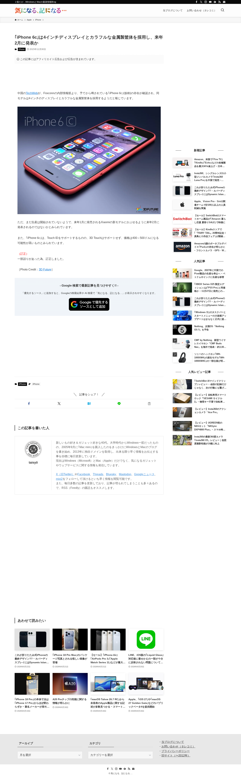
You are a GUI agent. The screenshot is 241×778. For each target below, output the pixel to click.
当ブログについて (172, 741)
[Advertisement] (89, 77)
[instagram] (205, 2)
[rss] (219, 2)
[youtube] (210, 2)
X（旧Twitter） (65, 474)
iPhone (22, 49)
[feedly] (215, 2)
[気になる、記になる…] (41, 10)
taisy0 (33, 462)
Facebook (83, 474)
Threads (98, 474)
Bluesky (111, 474)
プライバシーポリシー (175, 751)
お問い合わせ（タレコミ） (178, 746)
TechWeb (32, 93)
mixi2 (59, 478)
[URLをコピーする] (149, 404)
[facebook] (196, 2)
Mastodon (125, 474)
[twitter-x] (201, 2)
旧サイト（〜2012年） (175, 755)
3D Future (45, 269)
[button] (29, 404)
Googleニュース (144, 474)
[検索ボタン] (222, 10)
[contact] (224, 2)
